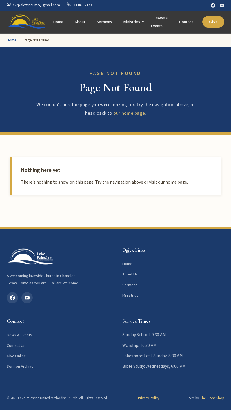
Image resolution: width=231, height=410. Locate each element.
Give (213, 22)
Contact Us (16, 346)
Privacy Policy (148, 398)
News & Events (159, 22)
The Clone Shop (212, 398)
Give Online (16, 356)
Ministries (131, 22)
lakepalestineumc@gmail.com (35, 5)
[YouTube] (222, 5)
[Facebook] (213, 5)
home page (176, 182)
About (80, 22)
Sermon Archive (20, 366)
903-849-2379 (81, 5)
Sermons (104, 22)
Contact (186, 22)
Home (58, 22)
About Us (130, 274)
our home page (129, 113)
